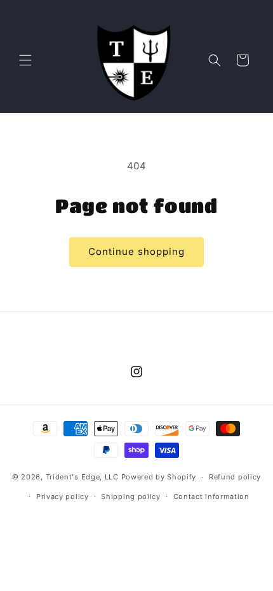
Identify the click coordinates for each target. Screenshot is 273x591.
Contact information (211, 496)
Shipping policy (131, 496)
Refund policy (235, 476)
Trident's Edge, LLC (82, 476)
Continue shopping (136, 251)
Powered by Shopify (159, 476)
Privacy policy (62, 496)
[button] (25, 60)
